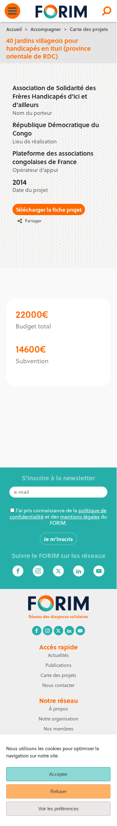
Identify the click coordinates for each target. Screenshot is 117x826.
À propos (58, 708)
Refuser (58, 791)
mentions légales (80, 516)
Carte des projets (89, 29)
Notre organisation (58, 718)
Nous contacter (58, 685)
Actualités (58, 655)
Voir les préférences (58, 808)
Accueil (14, 29)
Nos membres (58, 728)
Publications (58, 665)
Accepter (58, 774)
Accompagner (45, 29)
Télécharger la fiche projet (49, 209)
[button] (31, 220)
